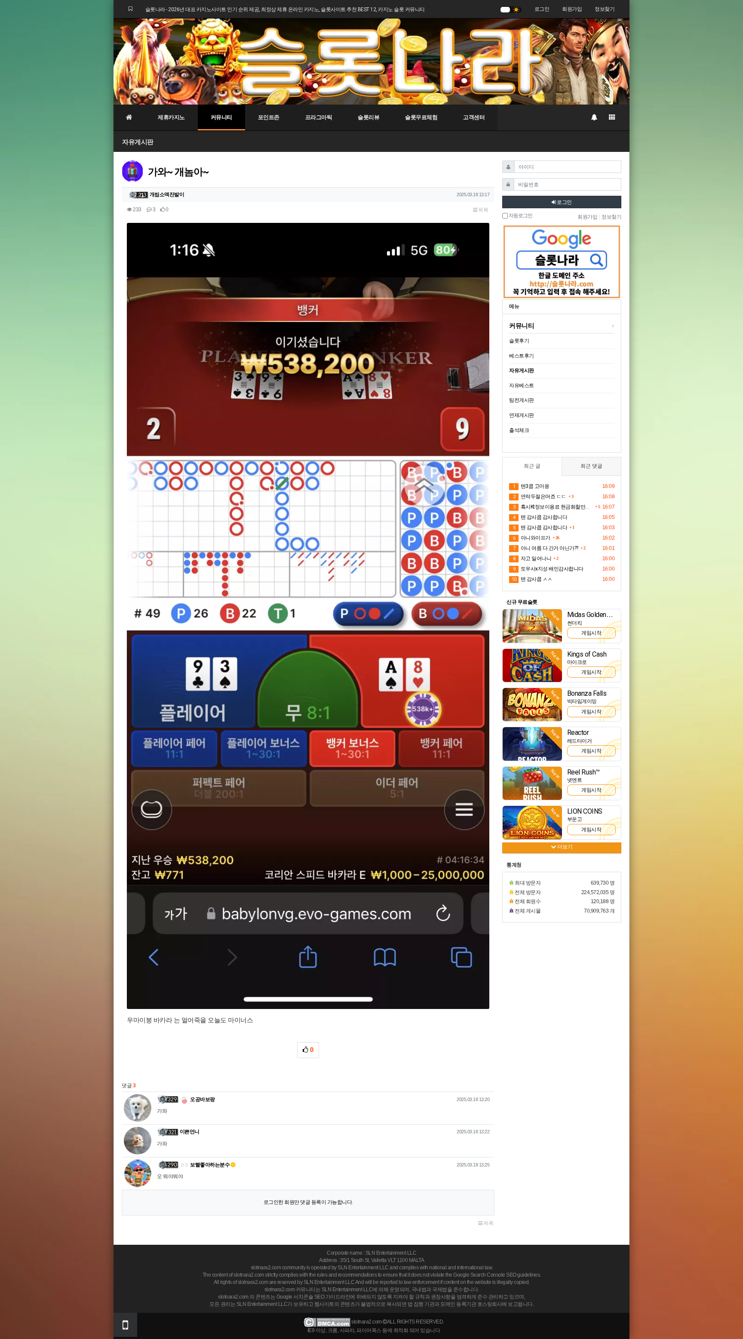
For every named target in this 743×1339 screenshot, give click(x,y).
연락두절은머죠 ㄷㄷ (539, 497)
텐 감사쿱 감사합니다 (540, 517)
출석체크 (519, 430)
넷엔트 (574, 780)
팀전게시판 (521, 400)
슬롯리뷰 (368, 117)
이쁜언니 (190, 1132)
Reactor (578, 732)
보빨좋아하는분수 (209, 1165)
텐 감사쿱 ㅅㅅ (532, 579)
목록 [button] (482, 210)
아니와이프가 (531, 538)
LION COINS (584, 811)
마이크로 (577, 662)
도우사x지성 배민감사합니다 (548, 569)
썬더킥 (574, 623)
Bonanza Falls (587, 693)
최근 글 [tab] (532, 466)
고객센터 (474, 117)
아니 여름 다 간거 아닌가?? (545, 548)
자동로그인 (520, 216)
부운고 (574, 819)
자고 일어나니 (532, 558)
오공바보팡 (202, 1099)
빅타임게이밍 (582, 701)
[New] (532, 626)
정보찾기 (604, 9)
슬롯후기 (519, 341)
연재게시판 (521, 415)
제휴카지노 (171, 117)
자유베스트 (521, 386)
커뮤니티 (221, 117)
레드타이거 (579, 741)
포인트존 (268, 117)
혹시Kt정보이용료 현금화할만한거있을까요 (553, 507)
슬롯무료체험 (421, 117)
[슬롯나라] (371, 61)
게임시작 (591, 633)
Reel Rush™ (583, 772)
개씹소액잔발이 (167, 194)
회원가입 (572, 9)
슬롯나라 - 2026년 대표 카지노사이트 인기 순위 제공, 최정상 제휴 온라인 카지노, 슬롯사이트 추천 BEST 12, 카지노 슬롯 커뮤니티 (285, 9)
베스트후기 (521, 356)
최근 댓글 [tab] (591, 466)
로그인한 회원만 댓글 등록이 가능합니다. (308, 1202)
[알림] (594, 117)
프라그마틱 (318, 117)
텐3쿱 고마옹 (531, 486)
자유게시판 (138, 141)
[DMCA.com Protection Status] (327, 1322)
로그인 (542, 9)
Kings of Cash (587, 654)
